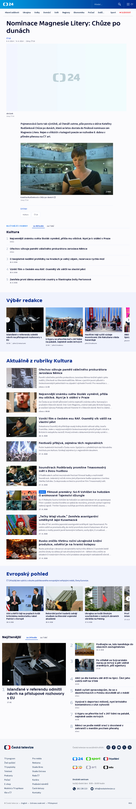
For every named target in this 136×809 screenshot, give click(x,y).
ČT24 (8, 38)
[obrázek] (66, 77)
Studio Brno (37, 767)
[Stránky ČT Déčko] (77, 767)
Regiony (66, 12)
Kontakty (36, 792)
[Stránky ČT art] (91, 767)
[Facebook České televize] (114, 747)
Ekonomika (79, 12)
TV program (9, 758)
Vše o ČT (8, 792)
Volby (37, 12)
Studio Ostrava (39, 771)
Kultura (25, 214)
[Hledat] (119, 4)
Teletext (8, 771)
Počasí (91, 12)
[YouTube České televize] (119, 747)
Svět (56, 12)
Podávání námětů (40, 784)
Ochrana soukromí (37, 803)
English (24, 803)
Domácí (47, 12)
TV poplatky (9, 767)
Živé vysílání (9, 762)
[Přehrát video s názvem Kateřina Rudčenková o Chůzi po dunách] (67, 169)
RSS (130, 803)
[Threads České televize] (130, 747)
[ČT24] (8, 4)
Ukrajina (27, 12)
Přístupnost (52, 803)
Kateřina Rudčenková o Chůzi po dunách (37, 197)
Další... (101, 12)
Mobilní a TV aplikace (13, 788)
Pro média (37, 758)
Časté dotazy (38, 788)
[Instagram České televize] (108, 747)
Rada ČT (36, 775)
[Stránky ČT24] (78, 758)
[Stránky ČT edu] (108, 767)
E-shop (7, 784)
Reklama (36, 762)
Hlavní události (12, 12)
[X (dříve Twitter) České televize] (124, 747)
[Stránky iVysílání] (111, 758)
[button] (67, 169)
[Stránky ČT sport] (93, 758)
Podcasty (8, 775)
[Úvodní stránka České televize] (19, 747)
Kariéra (35, 779)
